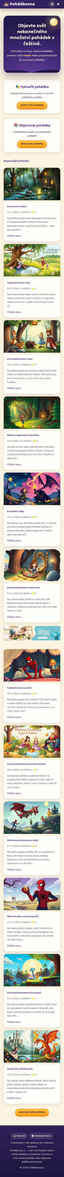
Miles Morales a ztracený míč (22, 916)
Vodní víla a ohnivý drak (20, 1069)
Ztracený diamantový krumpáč (24, 993)
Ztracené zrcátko (16, 206)
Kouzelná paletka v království (23, 588)
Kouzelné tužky (15, 511)
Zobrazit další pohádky (32, 1112)
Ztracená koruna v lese (20, 359)
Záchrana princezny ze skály (22, 840)
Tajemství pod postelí (19, 688)
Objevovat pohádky (32, 144)
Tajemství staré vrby (18, 283)
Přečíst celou (14, 235)
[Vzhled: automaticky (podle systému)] (52, 4)
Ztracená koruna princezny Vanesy (26, 764)
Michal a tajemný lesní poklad (23, 435)
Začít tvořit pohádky (32, 105)
